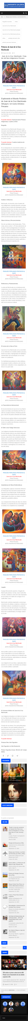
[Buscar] (26, 13)
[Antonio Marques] (5, 1004)
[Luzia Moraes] (17, 1004)
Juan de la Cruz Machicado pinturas (11, 34)
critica (16, 21)
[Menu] (2, 13)
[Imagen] (14, 963)
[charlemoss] (5, 1009)
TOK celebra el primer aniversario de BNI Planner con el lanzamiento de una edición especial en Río (13, 974)
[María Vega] (23, 1004)
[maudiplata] (11, 1009)
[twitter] (8, 755)
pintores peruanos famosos (9, 42)
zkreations (12, 990)
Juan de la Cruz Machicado (9, 25)
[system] (23, 13)
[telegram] (17, 755)
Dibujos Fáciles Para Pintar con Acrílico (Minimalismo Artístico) (16, 16)
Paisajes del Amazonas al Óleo (16, 843)
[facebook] (3, 755)
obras (3, 38)
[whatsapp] (13, 755)
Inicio (3, 1018)
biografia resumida (7, 21)
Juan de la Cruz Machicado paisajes (11, 30)
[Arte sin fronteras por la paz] (11, 1004)
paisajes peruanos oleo (14, 38)
